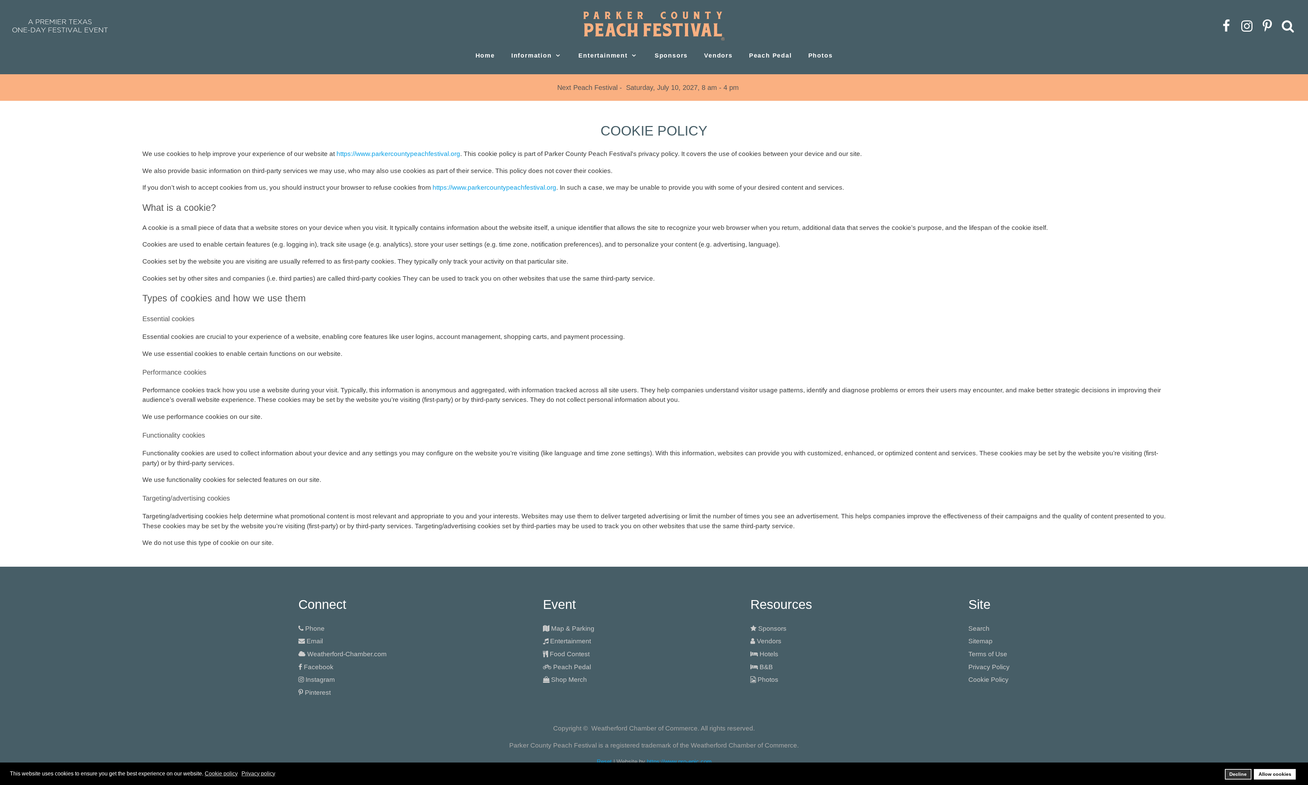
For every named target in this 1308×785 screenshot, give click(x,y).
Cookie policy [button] (221, 773)
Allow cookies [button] (1275, 774)
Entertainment (570, 641)
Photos (768, 679)
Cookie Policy (988, 679)
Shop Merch (569, 679)
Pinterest (318, 692)
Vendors (769, 641)
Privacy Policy (989, 667)
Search (979, 628)
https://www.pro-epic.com (679, 761)
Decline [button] (1238, 774)
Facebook (318, 667)
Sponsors (772, 628)
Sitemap (980, 641)
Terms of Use (987, 654)
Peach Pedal (572, 667)
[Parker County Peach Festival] (654, 25)
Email (315, 641)
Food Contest (570, 654)
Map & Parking (572, 628)
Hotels (769, 654)
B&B (766, 667)
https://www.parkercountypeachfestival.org (398, 153)
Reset (604, 761)
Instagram (320, 679)
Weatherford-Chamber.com (347, 654)
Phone (315, 628)
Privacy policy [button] (258, 773)
